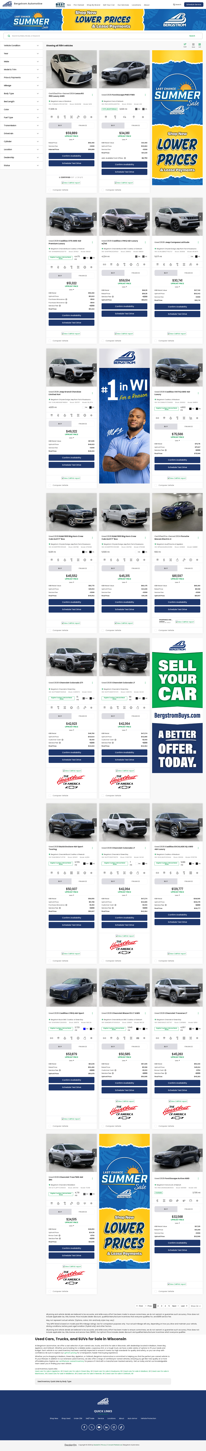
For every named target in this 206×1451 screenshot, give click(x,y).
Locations (136, 5)
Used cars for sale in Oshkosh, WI (119, 1373)
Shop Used (66, 1418)
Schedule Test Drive (71, 163)
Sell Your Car (109, 5)
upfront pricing (70, 1353)
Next (175, 1306)
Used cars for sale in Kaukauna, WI (108, 1371)
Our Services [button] (123, 5)
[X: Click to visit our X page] (91, 1427)
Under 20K (78, 1418)
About (121, 1418)
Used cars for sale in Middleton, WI (63, 1373)
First (140, 1306)
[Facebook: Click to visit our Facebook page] (84, 1427)
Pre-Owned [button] (79, 5)
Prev (149, 1306)
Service (101, 1418)
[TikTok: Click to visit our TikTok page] (121, 1427)
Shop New (54, 1418)
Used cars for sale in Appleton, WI (49, 1371)
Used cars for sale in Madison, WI (137, 1371)
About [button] (146, 5)
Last (183, 1306)
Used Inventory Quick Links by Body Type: (55, 1381)
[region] (71, 146)
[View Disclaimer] (91, 117)
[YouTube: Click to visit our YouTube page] (99, 1427)
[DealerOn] (71, 1445)
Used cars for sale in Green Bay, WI (78, 1371)
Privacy (103, 1445)
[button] (94, 69)
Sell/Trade (90, 1418)
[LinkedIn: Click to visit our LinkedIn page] (106, 1427)
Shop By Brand (93, 5)
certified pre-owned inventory (71, 1361)
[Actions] (92, 95)
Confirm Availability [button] (71, 156)
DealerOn (97, 1445)
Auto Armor (132, 1418)
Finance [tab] (83, 125)
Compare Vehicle (60, 190)
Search (192, 36)
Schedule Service (193, 4)
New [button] (69, 5)
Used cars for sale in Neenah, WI (91, 1373)
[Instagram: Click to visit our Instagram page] (113, 1427)
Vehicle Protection (148, 1418)
